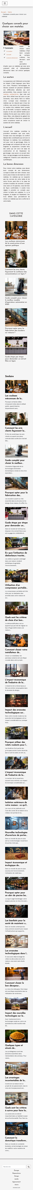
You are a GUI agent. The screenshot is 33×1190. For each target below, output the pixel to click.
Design (16, 1176)
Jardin (17, 1179)
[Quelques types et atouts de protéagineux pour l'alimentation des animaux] (16, 1036)
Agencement (16, 1182)
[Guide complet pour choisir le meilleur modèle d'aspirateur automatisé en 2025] (16, 287)
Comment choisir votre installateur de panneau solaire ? (16, 652)
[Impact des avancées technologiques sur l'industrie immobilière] (16, 700)
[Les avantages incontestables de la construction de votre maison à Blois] (16, 1068)
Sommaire (9, 48)
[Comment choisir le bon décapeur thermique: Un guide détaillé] (16, 973)
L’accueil (8, 54)
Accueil (3, 12)
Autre (10, 12)
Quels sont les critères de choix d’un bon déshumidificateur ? (15, 620)
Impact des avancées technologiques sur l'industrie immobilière (15, 713)
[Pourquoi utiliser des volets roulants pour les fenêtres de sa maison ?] (16, 733)
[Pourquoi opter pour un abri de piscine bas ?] (16, 883)
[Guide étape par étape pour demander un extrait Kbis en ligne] (16, 346)
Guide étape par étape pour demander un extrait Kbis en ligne (15, 359)
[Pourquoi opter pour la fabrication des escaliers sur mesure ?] (16, 317)
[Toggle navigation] (4, 3)
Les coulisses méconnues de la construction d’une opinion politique (15, 243)
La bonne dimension (12, 58)
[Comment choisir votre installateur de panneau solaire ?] (16, 640)
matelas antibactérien (11, 94)
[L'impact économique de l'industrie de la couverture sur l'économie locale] (16, 763)
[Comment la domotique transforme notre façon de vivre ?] (16, 1128)
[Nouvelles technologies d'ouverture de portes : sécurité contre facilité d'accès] (16, 823)
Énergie (16, 1170)
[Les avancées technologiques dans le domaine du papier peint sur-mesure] (16, 941)
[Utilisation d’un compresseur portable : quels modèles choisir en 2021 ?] (16, 576)
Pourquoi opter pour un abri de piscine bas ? (16, 895)
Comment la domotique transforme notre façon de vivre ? (16, 1141)
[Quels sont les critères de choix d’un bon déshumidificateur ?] (16, 608)
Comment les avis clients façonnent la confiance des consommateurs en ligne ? (16, 272)
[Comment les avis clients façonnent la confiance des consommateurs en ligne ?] (16, 258)
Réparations (16, 1173)
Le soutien (9, 51)
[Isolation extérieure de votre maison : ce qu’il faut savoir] (16, 793)
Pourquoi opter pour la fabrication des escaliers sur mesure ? (15, 331)
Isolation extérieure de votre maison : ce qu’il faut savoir (16, 805)
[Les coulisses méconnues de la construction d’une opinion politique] (16, 230)
